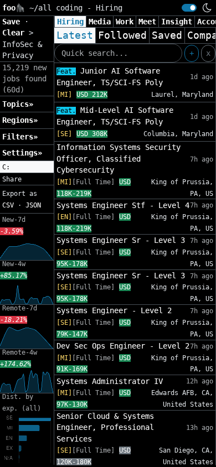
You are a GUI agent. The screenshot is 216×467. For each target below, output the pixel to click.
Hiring (70, 21)
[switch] (189, 8)
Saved (167, 35)
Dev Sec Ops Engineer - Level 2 (122, 345)
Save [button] (13, 21)
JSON (33, 205)
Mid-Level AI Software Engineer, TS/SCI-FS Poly (114, 116)
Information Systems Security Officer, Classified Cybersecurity (118, 158)
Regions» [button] (20, 120)
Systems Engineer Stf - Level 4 (122, 205)
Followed (122, 35)
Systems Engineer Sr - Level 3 (120, 240)
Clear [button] (15, 32)
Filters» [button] (20, 136)
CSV (8, 205)
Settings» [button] (22, 152)
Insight (176, 21)
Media (100, 21)
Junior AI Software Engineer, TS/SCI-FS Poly (109, 76)
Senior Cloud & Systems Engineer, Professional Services (105, 427)
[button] (27, 167)
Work (124, 21)
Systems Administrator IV (109, 381)
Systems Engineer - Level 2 (114, 310)
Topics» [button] (17, 104)
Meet (147, 21)
